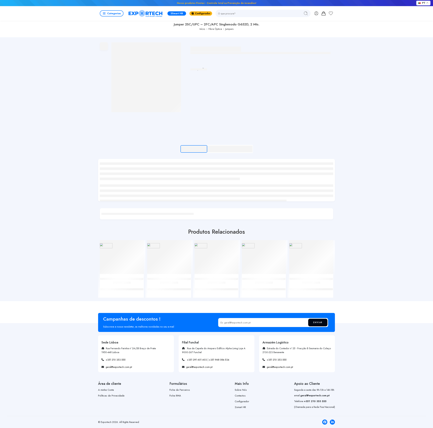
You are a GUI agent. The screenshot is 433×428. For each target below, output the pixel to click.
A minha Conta (106, 390)
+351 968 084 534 (219, 359)
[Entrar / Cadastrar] (316, 13)
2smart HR (240, 407)
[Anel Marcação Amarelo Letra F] (169, 258)
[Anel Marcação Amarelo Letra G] (264, 258)
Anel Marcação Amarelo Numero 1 (311, 285)
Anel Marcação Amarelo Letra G (264, 285)
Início (202, 29)
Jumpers (229, 29)
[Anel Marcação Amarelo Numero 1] (311, 258)
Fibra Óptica (215, 29)
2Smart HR (176, 13)
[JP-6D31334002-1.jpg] (146, 77)
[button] (111, 13)
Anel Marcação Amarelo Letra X (121, 285)
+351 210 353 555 (116, 359)
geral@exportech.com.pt (119, 367)
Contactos (240, 396)
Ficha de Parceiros (179, 390)
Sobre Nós (241, 390)
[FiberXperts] (106, 245)
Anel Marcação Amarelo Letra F (169, 285)
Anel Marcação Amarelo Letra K (216, 285)
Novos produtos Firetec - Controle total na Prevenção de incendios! (216, 3)
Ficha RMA (175, 396)
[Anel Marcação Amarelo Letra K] (216, 258)
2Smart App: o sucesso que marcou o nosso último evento (284, 3)
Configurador (202, 13)
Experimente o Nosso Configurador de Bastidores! (158, 3)
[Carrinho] (323, 13)
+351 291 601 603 (197, 359)
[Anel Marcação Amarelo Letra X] (122, 258)
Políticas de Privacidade (111, 396)
